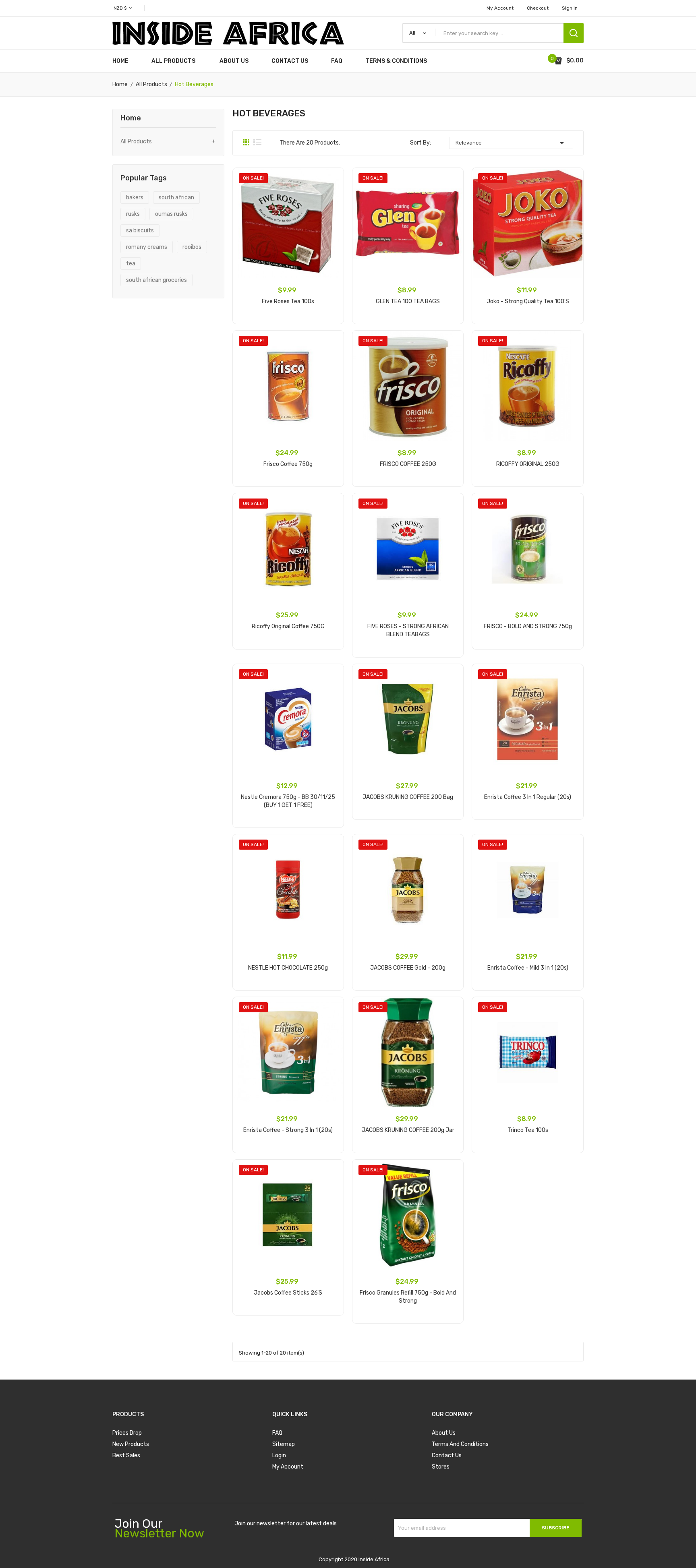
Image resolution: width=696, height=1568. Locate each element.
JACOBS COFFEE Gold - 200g (407, 967)
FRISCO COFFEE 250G (408, 464)
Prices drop (127, 1432)
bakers (134, 197)
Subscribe (556, 1528)
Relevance (511, 143)
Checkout (538, 8)
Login (279, 1455)
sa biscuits (140, 230)
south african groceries (156, 280)
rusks (133, 214)
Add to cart (288, 326)
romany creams (146, 247)
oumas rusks (171, 214)
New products (130, 1444)
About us (444, 1432)
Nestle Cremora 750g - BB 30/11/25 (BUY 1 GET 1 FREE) (288, 801)
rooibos (191, 247)
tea (130, 263)
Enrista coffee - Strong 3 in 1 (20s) (288, 1130)
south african (176, 197)
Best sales (126, 1455)
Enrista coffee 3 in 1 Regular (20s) (527, 797)
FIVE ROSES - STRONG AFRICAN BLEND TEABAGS (408, 630)
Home (130, 118)
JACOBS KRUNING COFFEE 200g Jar (408, 1130)
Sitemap (283, 1444)
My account (500, 8)
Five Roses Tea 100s (288, 301)
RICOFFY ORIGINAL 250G (527, 464)
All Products (136, 141)
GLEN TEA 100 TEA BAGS (408, 301)
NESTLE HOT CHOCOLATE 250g (288, 967)
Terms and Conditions (460, 1444)
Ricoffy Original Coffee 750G (288, 626)
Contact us (447, 1455)
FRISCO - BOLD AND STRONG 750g (528, 626)
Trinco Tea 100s (528, 1130)
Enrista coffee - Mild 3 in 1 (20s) (527, 967)
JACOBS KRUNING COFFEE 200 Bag (407, 797)
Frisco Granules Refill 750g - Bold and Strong (408, 1296)
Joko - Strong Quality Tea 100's (528, 301)
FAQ (277, 1432)
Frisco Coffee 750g (288, 464)
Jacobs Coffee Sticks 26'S (288, 1292)
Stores (441, 1466)
